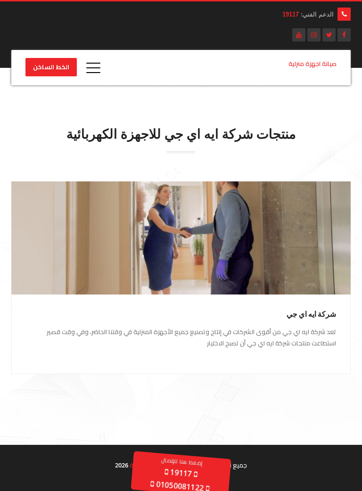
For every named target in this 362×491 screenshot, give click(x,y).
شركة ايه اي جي (311, 314)
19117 (290, 14)
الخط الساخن (51, 67)
